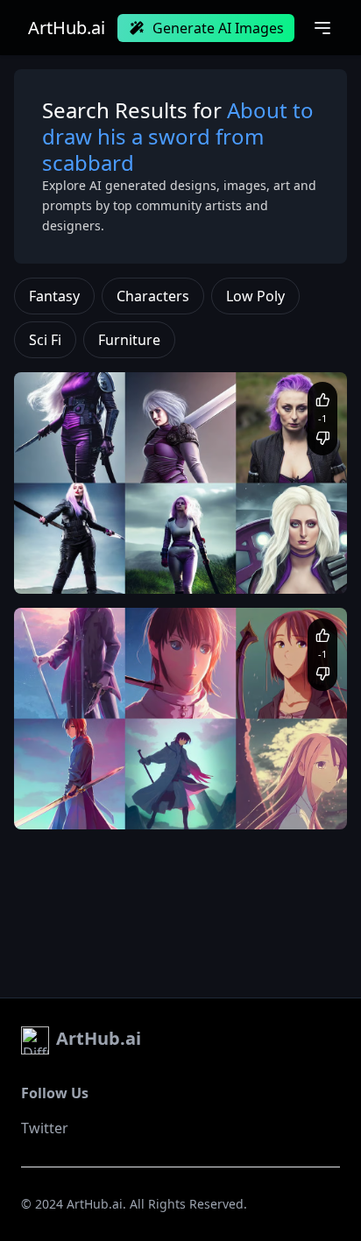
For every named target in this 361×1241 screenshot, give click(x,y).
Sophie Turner (220, 550)
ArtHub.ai (66, 28)
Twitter (44, 1128)
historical (144, 568)
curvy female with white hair (105, 550)
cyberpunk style (73, 568)
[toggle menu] (322, 28)
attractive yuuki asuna (89, 786)
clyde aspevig (187, 786)
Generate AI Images (218, 28)
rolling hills (293, 550)
